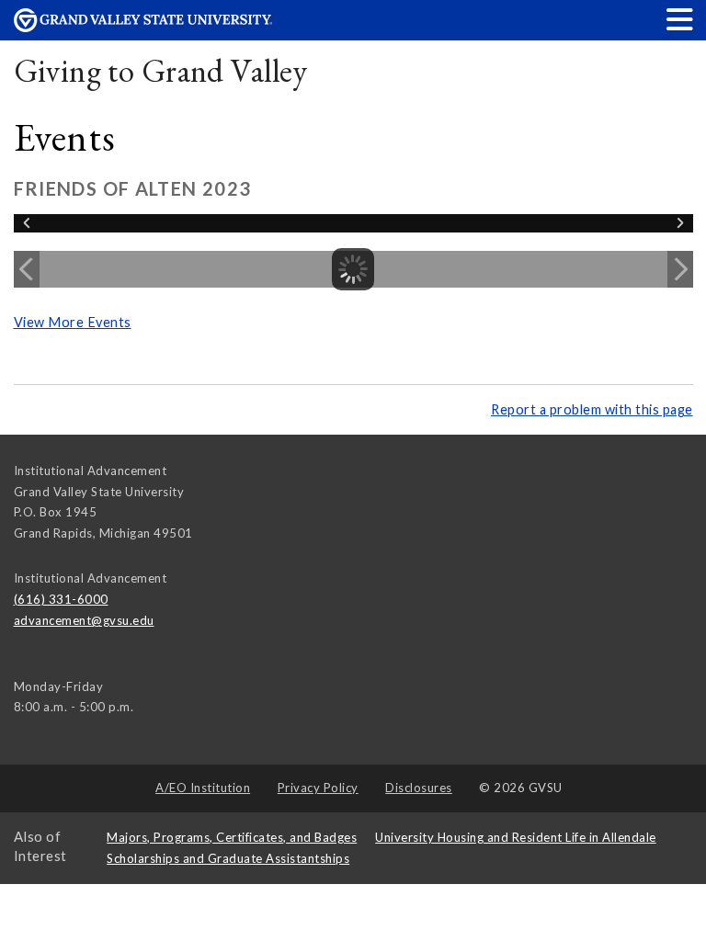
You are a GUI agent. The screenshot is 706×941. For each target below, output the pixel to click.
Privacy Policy (318, 787)
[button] (680, 19)
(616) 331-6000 (61, 599)
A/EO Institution (202, 787)
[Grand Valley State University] (143, 27)
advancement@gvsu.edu (84, 620)
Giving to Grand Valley (161, 70)
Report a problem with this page (592, 409)
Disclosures (418, 787)
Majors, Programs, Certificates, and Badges (232, 837)
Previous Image (27, 269)
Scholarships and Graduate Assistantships (228, 858)
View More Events (72, 322)
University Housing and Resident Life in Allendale (515, 837)
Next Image (680, 269)
